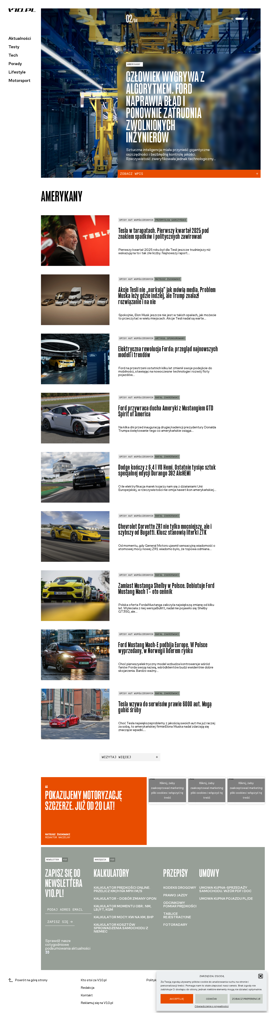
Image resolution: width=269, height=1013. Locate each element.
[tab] (232, 19)
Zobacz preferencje (246, 998)
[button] (260, 976)
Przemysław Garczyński (170, 220)
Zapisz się (57, 922)
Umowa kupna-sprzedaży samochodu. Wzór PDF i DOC (225, 889)
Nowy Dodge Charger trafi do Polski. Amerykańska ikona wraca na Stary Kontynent (164, 113)
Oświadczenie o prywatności (212, 1006)
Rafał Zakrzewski (167, 397)
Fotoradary (175, 925)
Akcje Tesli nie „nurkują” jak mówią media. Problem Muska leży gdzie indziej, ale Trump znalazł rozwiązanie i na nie (167, 296)
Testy (13, 47)
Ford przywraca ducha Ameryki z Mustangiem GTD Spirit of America (166, 411)
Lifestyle (17, 72)
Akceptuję (177, 998)
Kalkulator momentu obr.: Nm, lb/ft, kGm (122, 907)
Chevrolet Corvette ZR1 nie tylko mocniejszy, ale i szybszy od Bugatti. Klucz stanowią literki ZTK (165, 529)
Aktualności (19, 38)
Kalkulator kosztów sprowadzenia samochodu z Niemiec (121, 928)
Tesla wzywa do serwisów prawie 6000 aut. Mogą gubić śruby (165, 707)
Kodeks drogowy (179, 888)
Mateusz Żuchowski (167, 279)
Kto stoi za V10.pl (94, 980)
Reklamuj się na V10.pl (97, 1003)
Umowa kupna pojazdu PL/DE (226, 899)
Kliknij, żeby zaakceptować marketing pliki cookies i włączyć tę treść (167, 790)
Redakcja (87, 988)
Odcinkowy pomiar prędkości (179, 904)
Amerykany (133, 76)
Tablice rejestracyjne (177, 915)
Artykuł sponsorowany (170, 338)
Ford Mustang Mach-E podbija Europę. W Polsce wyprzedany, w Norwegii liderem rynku (162, 648)
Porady (15, 63)
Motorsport (19, 80)
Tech (13, 55)
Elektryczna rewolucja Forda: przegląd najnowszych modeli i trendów (168, 352)
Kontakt (87, 995)
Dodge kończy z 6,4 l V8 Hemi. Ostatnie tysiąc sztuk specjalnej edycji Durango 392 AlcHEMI (167, 470)
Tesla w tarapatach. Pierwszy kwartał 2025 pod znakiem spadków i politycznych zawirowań (163, 233)
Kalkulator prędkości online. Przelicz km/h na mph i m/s (122, 889)
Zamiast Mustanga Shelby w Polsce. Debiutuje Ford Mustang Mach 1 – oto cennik (166, 588)
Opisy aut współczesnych (136, 220)
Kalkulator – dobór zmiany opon (125, 899)
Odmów (211, 998)
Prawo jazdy (175, 895)
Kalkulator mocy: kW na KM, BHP (124, 917)
